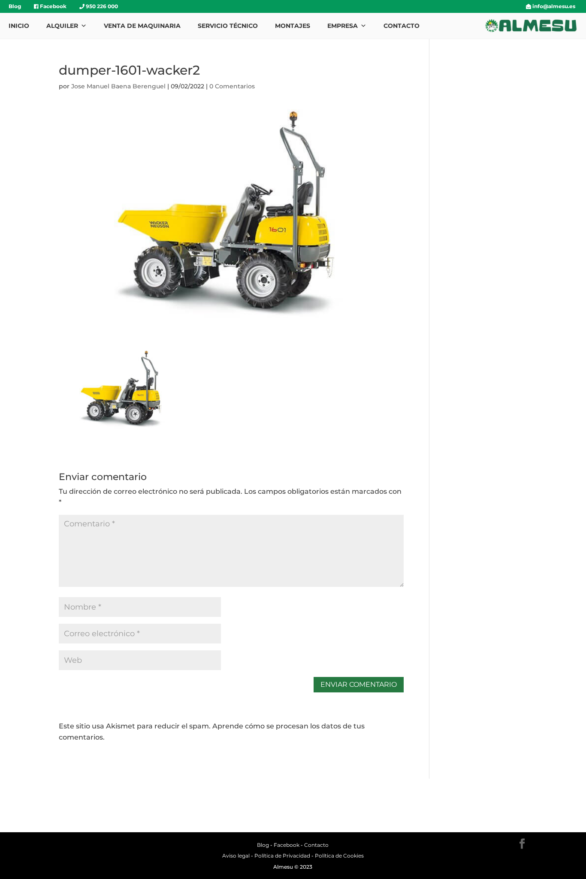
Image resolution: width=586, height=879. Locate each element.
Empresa (342, 26)
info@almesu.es (553, 6)
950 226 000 (101, 6)
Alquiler (62, 26)
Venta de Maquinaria (142, 26)
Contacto (402, 26)
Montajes (292, 26)
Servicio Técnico (228, 26)
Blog (15, 6)
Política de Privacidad (282, 855)
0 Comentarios (232, 86)
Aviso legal (236, 855)
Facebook (52, 6)
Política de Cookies (339, 855)
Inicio (19, 26)
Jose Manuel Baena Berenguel (118, 86)
